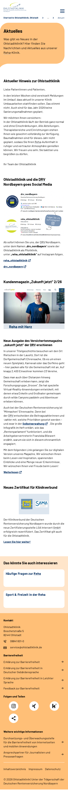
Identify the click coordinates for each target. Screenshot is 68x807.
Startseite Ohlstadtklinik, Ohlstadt (21, 17)
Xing (34, 704)
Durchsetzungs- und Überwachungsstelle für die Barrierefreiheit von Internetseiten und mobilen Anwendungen (29, 742)
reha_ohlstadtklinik (15, 260)
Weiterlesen (10, 472)
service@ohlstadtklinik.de (26, 647)
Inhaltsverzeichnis (14, 769)
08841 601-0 (17, 641)
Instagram (14, 704)
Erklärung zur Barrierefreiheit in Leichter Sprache (28, 680)
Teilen (13, 718)
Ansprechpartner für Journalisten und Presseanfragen (26, 754)
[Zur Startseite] (17, 7)
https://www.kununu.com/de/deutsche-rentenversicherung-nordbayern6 (55, 707)
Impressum (35, 769)
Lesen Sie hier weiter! (17, 541)
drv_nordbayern (13, 266)
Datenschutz (53, 769)
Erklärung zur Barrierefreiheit (21, 662)
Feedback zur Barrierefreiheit (21, 688)
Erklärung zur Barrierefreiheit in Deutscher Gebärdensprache (23, 670)
